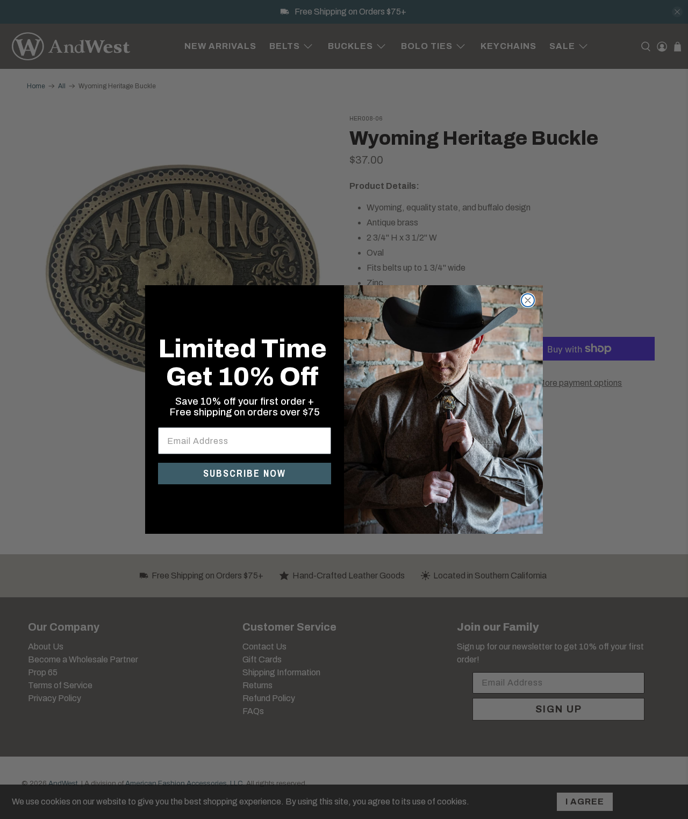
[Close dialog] (527, 300)
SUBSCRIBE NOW (244, 473)
